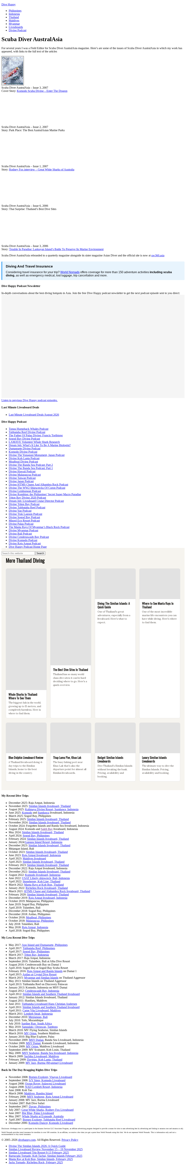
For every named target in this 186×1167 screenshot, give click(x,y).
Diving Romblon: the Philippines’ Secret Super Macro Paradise (45, 494)
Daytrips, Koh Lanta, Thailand (44, 1059)
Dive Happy (8, 4)
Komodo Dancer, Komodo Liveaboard (51, 1122)
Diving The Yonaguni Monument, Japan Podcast (36, 455)
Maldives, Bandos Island (38, 1093)
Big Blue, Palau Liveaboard (38, 1113)
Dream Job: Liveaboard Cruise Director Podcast (36, 500)
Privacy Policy (70, 1139)
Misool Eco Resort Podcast (24, 520)
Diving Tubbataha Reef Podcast (27, 507)
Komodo (27, 812)
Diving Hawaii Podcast (22, 471)
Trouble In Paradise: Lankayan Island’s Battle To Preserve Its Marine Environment (56, 249)
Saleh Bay (47, 829)
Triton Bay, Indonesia (36, 954)
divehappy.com (27, 1139)
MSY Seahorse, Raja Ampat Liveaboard (50, 1096)
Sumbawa (43, 812)
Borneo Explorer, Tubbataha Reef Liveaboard (49, 1119)
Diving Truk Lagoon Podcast (25, 514)
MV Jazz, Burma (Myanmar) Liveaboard (49, 1062)
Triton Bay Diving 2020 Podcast (27, 497)
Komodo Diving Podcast (23, 451)
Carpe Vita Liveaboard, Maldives (42, 1010)
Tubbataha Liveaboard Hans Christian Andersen (49, 1003)
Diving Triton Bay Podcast (24, 504)
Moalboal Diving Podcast (23, 461)
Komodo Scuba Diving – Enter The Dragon (42, 90)
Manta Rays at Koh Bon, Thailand (44, 884)
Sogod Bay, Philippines (36, 835)
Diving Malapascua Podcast (25, 474)
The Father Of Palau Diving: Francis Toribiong (36, 435)
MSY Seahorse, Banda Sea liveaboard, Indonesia (50, 1053)
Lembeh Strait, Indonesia (38, 1013)
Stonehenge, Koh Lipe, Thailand (41, 881)
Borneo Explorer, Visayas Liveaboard (50, 1077)
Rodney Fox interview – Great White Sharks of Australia (41, 169)
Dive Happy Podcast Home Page (28, 546)
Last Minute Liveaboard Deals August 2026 (34, 414)
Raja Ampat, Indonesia (35, 927)
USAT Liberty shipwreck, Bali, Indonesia (46, 878)
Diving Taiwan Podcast (22, 478)
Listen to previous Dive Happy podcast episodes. (29, 400)
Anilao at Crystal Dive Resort (39, 974)
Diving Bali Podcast (20, 533)
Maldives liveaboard (34, 858)
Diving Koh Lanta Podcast (24, 458)
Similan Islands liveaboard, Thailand (50, 806)
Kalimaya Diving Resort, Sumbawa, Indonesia (51, 809)
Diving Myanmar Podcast (23, 530)
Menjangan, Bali (38, 1017)
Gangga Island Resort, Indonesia (43, 842)
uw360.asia (157, 255)
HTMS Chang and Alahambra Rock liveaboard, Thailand (57, 891)
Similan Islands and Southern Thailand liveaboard (51, 994)
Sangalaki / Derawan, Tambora (40, 1026)
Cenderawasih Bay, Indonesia (42, 990)
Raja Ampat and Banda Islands (44, 971)
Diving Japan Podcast (21, 481)
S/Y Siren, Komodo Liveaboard (47, 1080)
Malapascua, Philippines (40, 920)
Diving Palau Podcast (21, 523)
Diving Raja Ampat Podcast (25, 543)
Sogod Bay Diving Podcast (24, 438)
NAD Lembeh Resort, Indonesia (43, 1086)
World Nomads (70, 272)
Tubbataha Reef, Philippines (39, 948)
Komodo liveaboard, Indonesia (42, 874)
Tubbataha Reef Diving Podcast (27, 432)
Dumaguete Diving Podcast (24, 448)
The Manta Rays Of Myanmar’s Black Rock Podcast (39, 527)
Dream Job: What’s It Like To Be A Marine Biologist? (40, 445)
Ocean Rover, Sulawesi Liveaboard (45, 1083)
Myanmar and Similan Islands (41, 977)
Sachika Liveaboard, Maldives (41, 1056)
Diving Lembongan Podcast (25, 491)
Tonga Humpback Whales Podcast (28, 428)
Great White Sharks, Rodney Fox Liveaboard (47, 1109)
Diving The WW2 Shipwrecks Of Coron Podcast (37, 487)
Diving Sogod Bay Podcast (24, 517)
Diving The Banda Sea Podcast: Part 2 (31, 464)
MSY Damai (36, 1039)
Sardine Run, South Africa (36, 1023)
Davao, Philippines (40, 1106)
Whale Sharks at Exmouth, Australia (43, 1116)
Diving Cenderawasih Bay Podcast (29, 536)
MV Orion (30, 1033)
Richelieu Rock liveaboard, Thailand (47, 887)
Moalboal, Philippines (38, 917)
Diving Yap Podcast (20, 510)
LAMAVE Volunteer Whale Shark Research (34, 441)
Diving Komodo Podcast (23, 540)
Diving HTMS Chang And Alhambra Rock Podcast (38, 484)
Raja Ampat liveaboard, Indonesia (41, 855)
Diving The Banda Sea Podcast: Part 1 (31, 468)
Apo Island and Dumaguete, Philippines (45, 944)
